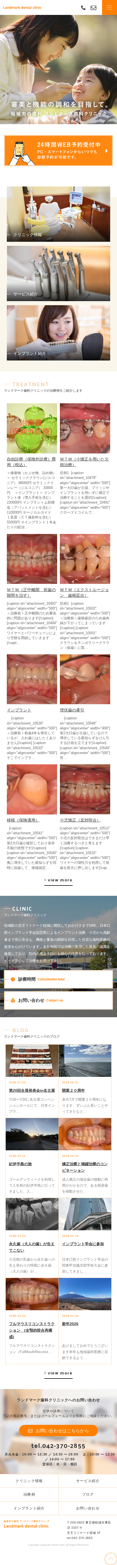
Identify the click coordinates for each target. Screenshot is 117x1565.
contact (93, 7)
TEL (83, 7)
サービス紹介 (88, 1481)
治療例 (29, 1494)
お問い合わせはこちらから (62, 1430)
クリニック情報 (29, 1481)
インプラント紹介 (29, 1508)
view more (60, 880)
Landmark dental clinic (22, 7)
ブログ (88, 1494)
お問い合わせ (88, 1508)
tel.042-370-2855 (58, 1445)
